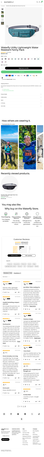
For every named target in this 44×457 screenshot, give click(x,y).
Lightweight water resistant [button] (10, 266)
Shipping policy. (6, 89)
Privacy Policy (25, 444)
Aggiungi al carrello (24, 68)
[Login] (39, 2)
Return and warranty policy (8, 90)
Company (35, 428)
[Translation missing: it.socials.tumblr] (21, 419)
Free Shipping (5, 217)
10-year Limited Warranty (37, 217)
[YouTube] (18, 414)
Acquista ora (21, 71)
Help (24, 428)
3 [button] (21, 406)
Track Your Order (26, 432)
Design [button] (34, 264)
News (34, 432)
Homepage (3, 5)
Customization (35, 439)
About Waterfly (36, 430)
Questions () (17, 273)
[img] (6, 281)
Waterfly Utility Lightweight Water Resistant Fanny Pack (9, 195)
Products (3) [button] (23, 264)
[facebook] (25, 414)
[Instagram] (4, 414)
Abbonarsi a (5, 439)
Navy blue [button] (20, 266)
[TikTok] (39, 414)
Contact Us (25, 430)
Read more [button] (33, 306)
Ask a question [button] (28, 255)
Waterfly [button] (36, 266)
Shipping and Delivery (27, 436)
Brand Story (35, 434)
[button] (3, 52)
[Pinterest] (11, 414)
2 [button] (19, 406)
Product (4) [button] (10, 264)
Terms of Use (25, 442)
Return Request (26, 434)
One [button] (24, 266)
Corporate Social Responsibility (36, 437)
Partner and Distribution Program (37, 443)
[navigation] (7, 26)
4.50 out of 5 (24, 242)
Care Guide (25, 441)
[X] (32, 414)
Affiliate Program (36, 441)
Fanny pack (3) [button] (16, 264)
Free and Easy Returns (16, 217)
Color (4, 56)
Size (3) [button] (29, 264)
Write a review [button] (14, 255)
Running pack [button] (30, 266)
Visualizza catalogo (1, 2)
